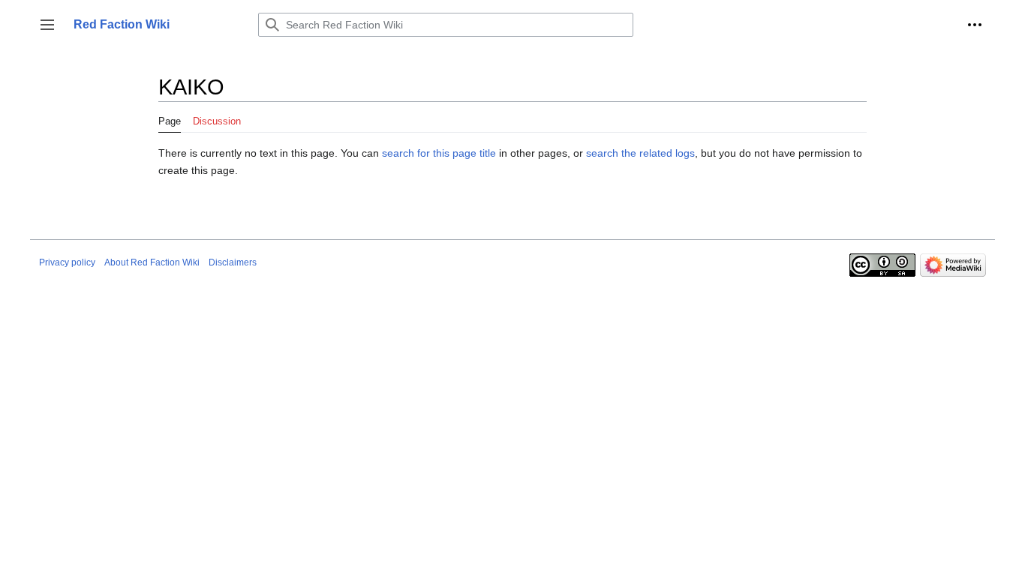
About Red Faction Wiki (152, 262)
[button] (47, 25)
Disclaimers (233, 262)
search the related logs (640, 153)
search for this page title (439, 153)
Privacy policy (67, 262)
